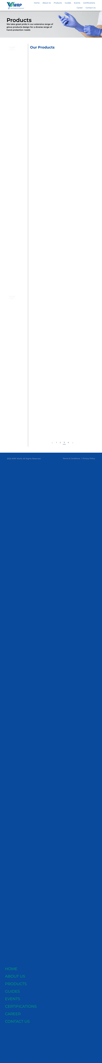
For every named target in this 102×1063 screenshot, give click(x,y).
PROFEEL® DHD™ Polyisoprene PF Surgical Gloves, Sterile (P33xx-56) (79, 328)
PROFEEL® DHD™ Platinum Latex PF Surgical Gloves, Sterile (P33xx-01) (79, 279)
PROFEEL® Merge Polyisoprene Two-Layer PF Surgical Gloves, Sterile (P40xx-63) (45, 230)
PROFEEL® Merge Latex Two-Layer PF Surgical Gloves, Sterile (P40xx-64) (79, 181)
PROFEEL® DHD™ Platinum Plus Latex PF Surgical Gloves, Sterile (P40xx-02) (45, 328)
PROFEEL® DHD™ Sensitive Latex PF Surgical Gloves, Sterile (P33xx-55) (45, 426)
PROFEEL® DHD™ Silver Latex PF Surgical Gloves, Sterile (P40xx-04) (45, 279)
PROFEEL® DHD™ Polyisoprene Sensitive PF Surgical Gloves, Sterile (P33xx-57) (79, 377)
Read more (45, 95)
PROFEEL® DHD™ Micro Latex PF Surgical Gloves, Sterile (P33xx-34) (45, 377)
